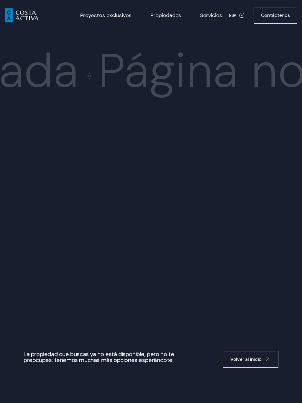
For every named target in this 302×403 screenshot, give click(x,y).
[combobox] (236, 15)
